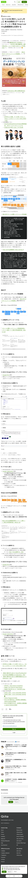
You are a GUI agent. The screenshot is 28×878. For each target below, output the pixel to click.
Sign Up (17, 801)
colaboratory (4, 31)
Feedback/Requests (5, 840)
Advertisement (4, 845)
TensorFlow (19, 29)
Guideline (3, 836)
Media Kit (3, 838)
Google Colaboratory (8, 471)
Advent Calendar (20, 836)
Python (2, 29)
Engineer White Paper (21, 842)
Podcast (3, 861)
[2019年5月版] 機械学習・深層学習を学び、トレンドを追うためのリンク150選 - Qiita (14, 46)
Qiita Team (19, 850)
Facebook (3, 857)
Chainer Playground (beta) (10, 698)
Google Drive (6, 375)
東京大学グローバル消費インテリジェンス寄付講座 (15, 214)
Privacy (2, 834)
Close (15, 871)
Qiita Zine (19, 853)
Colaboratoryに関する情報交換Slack (16, 90)
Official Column (20, 834)
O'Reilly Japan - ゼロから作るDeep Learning (15, 692)
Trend (3, 4)
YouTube (3, 859)
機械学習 (7, 29)
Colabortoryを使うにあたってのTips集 (13, 127)
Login (19, 1)
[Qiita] (3, 2)
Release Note (19, 830)
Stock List (8, 4)
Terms (2, 832)
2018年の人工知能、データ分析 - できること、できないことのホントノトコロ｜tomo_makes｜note (15, 118)
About (2, 830)
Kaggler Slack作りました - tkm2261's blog (14, 689)
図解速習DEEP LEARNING (15, 42)
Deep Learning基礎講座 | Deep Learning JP (13, 249)
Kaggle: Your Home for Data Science (13, 687)
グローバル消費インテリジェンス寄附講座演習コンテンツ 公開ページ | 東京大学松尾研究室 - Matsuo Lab (14, 330)
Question (14, 4)
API (17, 845)
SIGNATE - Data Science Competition (13, 685)
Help (2, 842)
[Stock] (6, 709)
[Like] (2, 709)
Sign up (9, 871)
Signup (24, 1)
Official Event (21, 4)
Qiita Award (19, 840)
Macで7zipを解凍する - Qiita (16, 552)
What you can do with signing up (10, 726)
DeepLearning (13, 29)
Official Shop (19, 855)
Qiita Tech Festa (20, 838)
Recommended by (11, 741)
